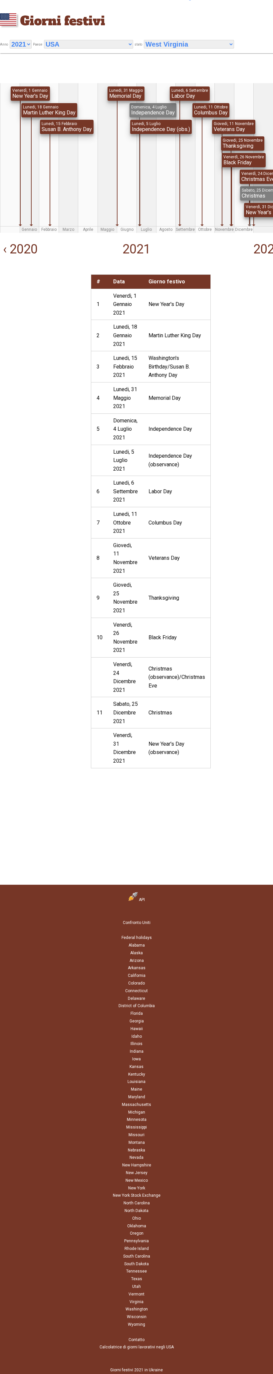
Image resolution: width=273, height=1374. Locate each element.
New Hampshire (136, 1165)
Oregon (136, 1233)
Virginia (136, 1301)
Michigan (136, 1112)
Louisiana (136, 1081)
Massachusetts (136, 1104)
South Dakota (136, 1264)
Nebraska (136, 1150)
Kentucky (136, 1074)
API (141, 899)
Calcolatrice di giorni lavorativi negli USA (137, 1347)
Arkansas (136, 968)
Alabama (137, 945)
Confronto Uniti (136, 922)
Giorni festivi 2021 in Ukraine (136, 1370)
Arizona (137, 960)
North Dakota (136, 1210)
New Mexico (137, 1180)
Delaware (136, 998)
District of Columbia (137, 1005)
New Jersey (136, 1172)
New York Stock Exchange (136, 1195)
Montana (137, 1142)
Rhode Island (137, 1248)
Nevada (136, 1157)
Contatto (136, 1339)
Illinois (136, 1043)
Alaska (136, 953)
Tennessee (136, 1271)
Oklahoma (136, 1226)
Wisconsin (136, 1316)
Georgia (137, 1021)
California (136, 975)
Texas (136, 1279)
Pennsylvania (136, 1241)
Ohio (136, 1218)
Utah (136, 1286)
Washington (137, 1309)
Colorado (136, 983)
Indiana (136, 1051)
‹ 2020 (19, 249)
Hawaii (137, 1028)
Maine (136, 1089)
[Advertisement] (45, 316)
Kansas (136, 1066)
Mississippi (136, 1127)
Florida (137, 1013)
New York (136, 1188)
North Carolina (137, 1203)
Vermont (136, 1294)
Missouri (136, 1135)
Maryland (136, 1097)
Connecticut (136, 991)
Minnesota (136, 1119)
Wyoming (136, 1324)
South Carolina (136, 1256)
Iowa (136, 1059)
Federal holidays (137, 937)
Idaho (137, 1036)
